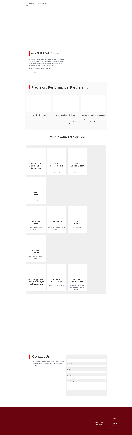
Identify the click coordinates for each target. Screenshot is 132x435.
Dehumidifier (56, 222)
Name (69, 358)
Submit (69, 393)
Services (115, 425)
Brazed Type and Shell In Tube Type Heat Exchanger (36, 281)
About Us (115, 418)
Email (69, 369)
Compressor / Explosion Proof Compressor (36, 166)
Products (115, 423)
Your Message (71, 381)
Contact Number (71, 363)
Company (70, 375)
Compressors (116, 421)
